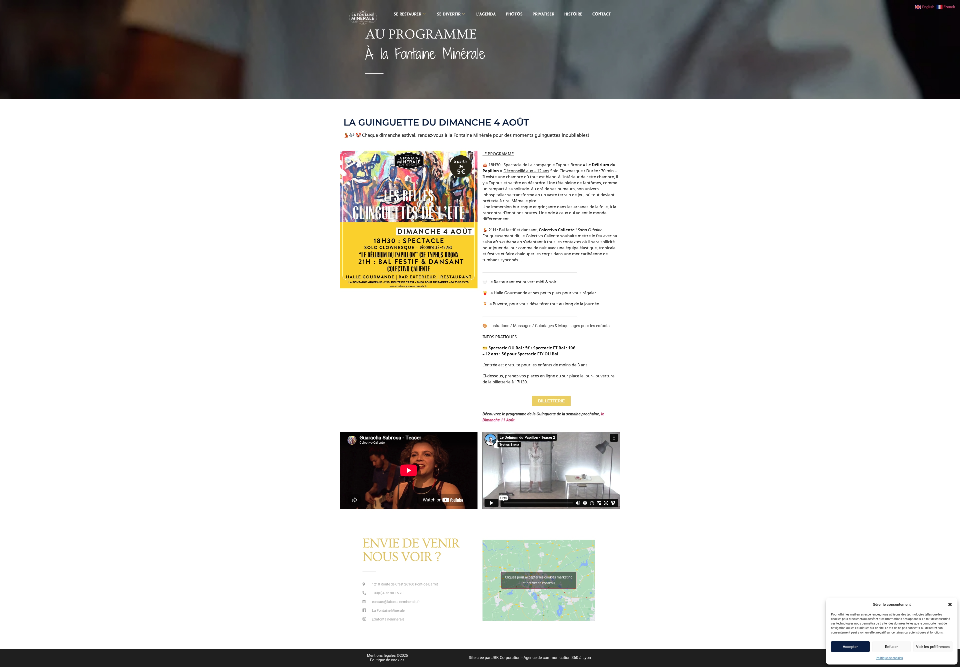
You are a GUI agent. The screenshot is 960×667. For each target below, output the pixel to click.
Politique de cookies (889, 658)
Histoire (573, 14)
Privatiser (543, 14)
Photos (514, 14)
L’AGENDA (486, 14)
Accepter (850, 646)
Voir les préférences (933, 646)
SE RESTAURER (407, 14)
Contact (601, 14)
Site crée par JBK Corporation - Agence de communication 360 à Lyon (530, 657)
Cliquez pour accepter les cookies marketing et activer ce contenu (538, 580)
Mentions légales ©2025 (387, 655)
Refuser (891, 646)
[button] (950, 604)
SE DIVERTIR (448, 14)
